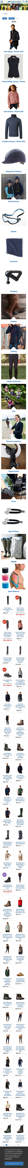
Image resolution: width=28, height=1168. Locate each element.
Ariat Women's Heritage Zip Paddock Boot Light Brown (20, 1138)
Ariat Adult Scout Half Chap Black (7, 609)
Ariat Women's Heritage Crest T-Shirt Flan (7, 1115)
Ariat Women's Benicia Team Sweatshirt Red (20, 911)
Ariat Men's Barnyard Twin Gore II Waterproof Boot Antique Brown (20, 731)
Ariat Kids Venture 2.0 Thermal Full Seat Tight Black (7, 730)
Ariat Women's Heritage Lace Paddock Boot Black (20, 1115)
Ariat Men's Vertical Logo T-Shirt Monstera (20, 799)
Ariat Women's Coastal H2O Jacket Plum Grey (20, 959)
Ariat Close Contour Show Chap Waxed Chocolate (7, 634)
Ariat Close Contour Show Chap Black (20, 609)
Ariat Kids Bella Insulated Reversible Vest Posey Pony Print (20, 682)
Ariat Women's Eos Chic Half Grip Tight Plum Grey (20, 1049)
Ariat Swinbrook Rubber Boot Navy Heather (7, 843)
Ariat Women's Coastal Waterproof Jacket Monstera (7, 981)
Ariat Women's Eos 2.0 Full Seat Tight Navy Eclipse (20, 1027)
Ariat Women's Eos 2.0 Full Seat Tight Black (7, 1027)
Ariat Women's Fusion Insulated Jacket (20, 1071)
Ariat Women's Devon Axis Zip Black (7, 1004)
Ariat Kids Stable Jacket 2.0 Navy (7, 705)
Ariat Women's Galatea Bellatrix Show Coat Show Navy (20, 1093)
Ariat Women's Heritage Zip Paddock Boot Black (7, 1138)
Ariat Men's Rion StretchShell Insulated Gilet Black (7, 778)
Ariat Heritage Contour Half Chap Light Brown (20, 660)
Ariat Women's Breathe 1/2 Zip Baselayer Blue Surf (7, 936)
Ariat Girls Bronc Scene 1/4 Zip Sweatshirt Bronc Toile (20, 634)
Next (18, 1145)
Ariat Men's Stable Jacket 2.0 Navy (20, 777)
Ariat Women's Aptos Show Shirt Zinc (7, 864)
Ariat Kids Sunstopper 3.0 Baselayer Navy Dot (20, 706)
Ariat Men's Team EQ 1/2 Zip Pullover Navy (7, 800)
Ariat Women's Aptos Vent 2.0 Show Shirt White (20, 865)
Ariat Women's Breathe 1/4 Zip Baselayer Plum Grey (20, 936)
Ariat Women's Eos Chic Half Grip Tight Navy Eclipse (7, 1049)
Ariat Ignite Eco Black (7, 680)
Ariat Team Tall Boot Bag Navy (20, 842)
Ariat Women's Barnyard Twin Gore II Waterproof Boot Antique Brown (7, 913)
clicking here (8, 1159)
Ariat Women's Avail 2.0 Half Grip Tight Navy (20, 886)
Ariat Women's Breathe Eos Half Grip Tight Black (7, 959)
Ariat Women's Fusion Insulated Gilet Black (7, 1071)
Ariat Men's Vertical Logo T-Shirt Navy (7, 821)
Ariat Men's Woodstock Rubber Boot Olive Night (20, 822)
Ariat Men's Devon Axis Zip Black (7, 755)
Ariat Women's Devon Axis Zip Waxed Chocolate (20, 1004)
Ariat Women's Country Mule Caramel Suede (20, 980)
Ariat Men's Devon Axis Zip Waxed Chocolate (20, 755)
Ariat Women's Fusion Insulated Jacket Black (7, 1093)
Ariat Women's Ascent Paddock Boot (7, 886)
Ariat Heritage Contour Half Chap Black (7, 659)
